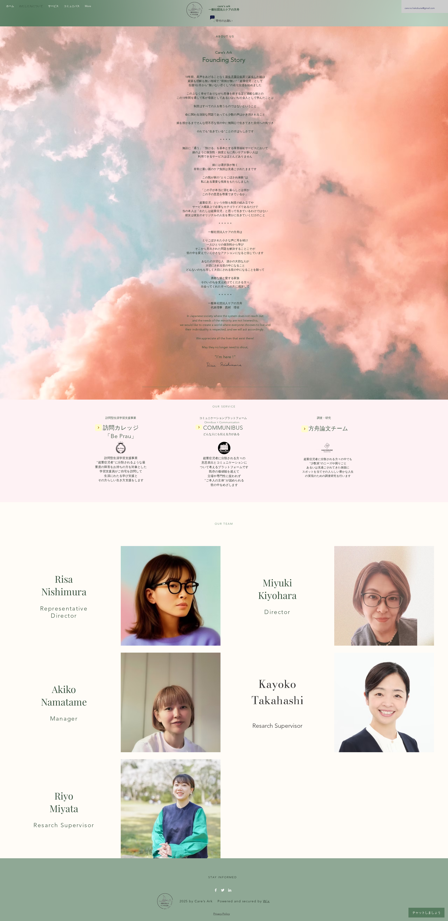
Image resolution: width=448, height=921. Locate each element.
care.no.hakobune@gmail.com (420, 8)
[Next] (98, 427)
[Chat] (212, 17)
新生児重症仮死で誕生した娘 (243, 76)
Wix (266, 901)
